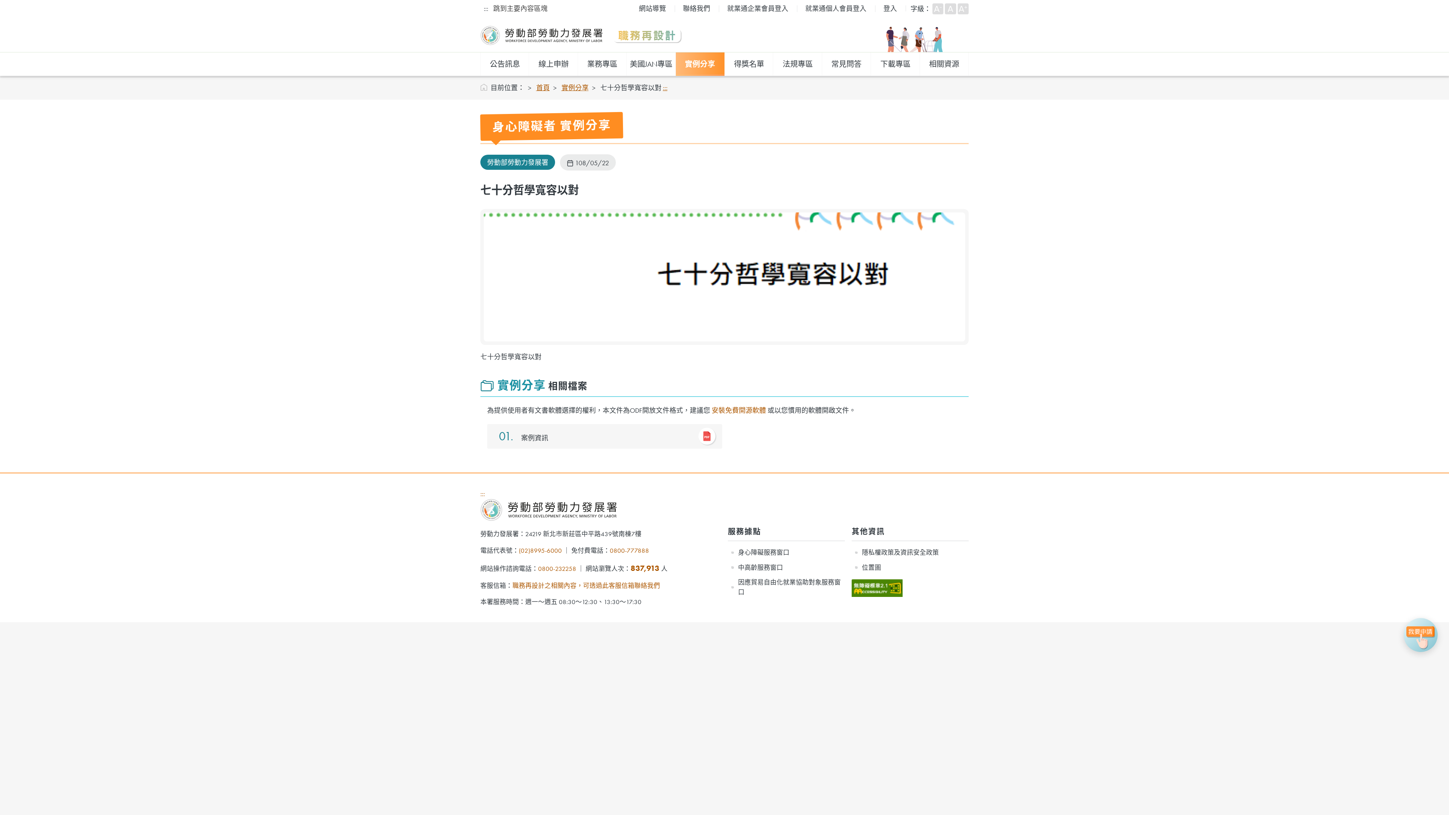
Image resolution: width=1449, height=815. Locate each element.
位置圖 (871, 567)
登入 (890, 8)
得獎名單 (749, 64)
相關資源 (944, 64)
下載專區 (895, 64)
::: (486, 8)
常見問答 (846, 64)
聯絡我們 (696, 8)
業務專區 (602, 64)
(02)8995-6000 (540, 550)
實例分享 (700, 64)
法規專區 (798, 64)
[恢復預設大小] (950, 8)
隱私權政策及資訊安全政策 (900, 552)
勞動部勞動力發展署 (517, 162)
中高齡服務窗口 (760, 567)
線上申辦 (553, 64)
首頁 (543, 87)
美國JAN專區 (651, 64)
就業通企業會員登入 (757, 8)
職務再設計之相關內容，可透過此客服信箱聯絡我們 (586, 585)
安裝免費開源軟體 (739, 410)
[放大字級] (963, 8)
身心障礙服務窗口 (763, 552)
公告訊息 (505, 64)
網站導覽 (652, 8)
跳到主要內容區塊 (520, 8)
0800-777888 (629, 550)
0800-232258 (557, 568)
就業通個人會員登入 (835, 8)
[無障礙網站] (877, 583)
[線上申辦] (1421, 635)
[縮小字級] (937, 8)
